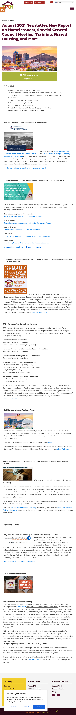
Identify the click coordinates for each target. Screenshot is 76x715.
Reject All (26, 707)
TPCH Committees (35, 689)
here (50, 442)
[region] (26, 700)
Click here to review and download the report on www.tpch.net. (26, 168)
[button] (2, 9)
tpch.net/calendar (62, 449)
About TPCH (32, 686)
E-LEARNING (39, 2)
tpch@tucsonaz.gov (10, 398)
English (60, 2)
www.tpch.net (21, 607)
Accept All (39, 707)
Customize (13, 707)
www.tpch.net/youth (39, 312)
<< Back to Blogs (8, 20)
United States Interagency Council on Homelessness (23, 216)
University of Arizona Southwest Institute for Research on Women (28, 223)
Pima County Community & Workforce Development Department (27, 243)
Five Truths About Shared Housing (23, 508)
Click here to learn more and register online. (19, 561)
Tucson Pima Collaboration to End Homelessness (22, 230)
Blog (54, 692)
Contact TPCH (57, 686)
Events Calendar (58, 689)
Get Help (7, 686)
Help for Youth (9, 689)
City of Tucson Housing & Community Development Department (27, 236)
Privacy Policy (57, 711)
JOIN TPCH (28, 2)
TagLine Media (46, 713)
